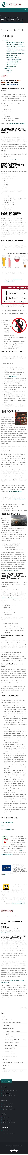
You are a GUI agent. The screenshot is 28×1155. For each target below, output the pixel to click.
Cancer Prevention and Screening (10, 1056)
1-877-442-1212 (11, 1095)
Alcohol (6, 40)
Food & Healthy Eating (7, 1019)
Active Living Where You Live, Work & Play (12, 1022)
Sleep (4, 1068)
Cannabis (9, 70)
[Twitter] (14, 1150)
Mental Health (6, 1065)
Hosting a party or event (13, 57)
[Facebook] (11, 1150)
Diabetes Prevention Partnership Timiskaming (13, 1062)
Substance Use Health (8, 1028)
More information (11, 66)
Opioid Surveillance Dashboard (12, 1042)
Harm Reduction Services (10, 1036)
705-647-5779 (8, 1093)
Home (2, 17)
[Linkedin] (16, 1150)
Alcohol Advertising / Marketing (14, 59)
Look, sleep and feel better (13, 63)
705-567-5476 (8, 1106)
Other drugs (7, 68)
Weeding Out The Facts (10, 1051)
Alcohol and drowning (12, 61)
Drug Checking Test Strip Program (12, 1031)
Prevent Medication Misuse (11, 1045)
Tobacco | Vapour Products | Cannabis (12, 1053)
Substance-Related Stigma (10, 1048)
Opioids (9, 72)
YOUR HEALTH (7, 17)
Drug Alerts (7, 1034)
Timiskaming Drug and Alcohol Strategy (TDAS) (15, 1039)
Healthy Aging (6, 1025)
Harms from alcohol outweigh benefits (16, 53)
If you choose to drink (12, 55)
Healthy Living (15, 17)
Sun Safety (5, 1059)
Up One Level (6, 1017)
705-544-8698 (8, 1120)
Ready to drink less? (12, 64)
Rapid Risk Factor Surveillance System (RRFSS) (13, 1071)
